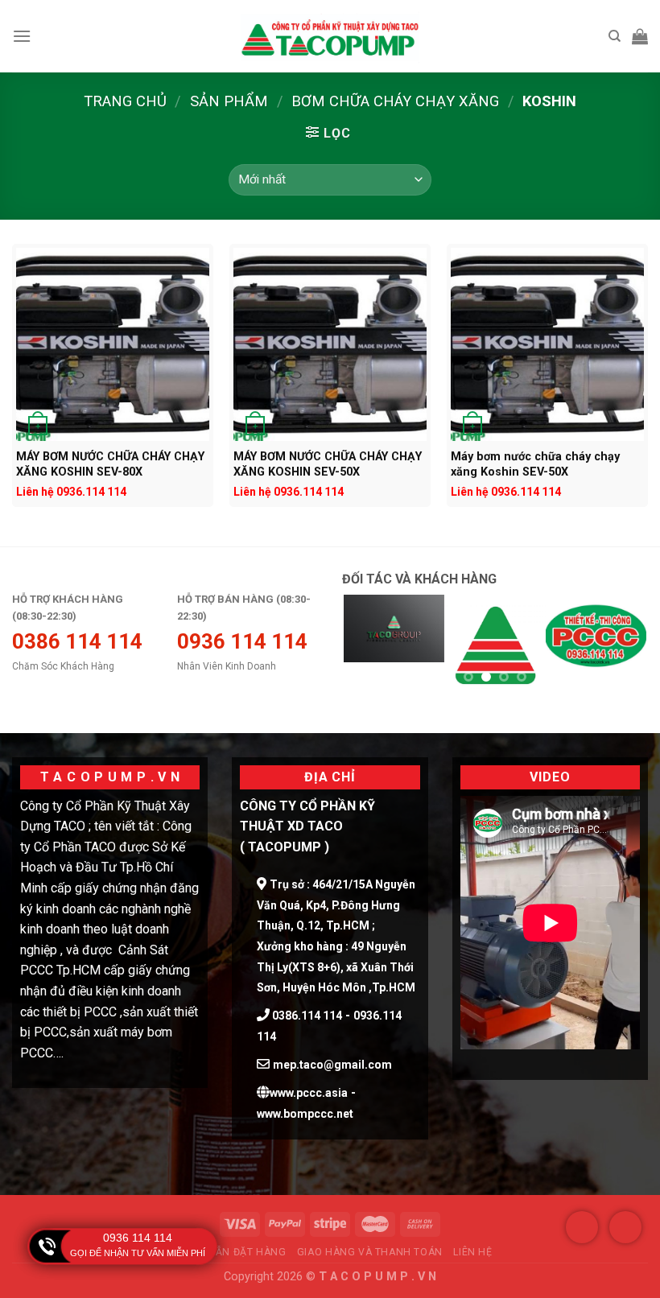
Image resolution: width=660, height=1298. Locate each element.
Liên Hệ (472, 1252)
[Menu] (21, 36)
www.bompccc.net (305, 1113)
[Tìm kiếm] (614, 36)
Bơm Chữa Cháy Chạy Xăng (395, 101)
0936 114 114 (137, 1237)
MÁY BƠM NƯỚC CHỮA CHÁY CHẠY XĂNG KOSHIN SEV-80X (110, 464)
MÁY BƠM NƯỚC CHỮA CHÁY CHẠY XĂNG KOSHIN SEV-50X (327, 464)
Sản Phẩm (229, 101)
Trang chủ (125, 101)
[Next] (621, 650)
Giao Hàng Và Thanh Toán (370, 1252)
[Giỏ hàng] (640, 36)
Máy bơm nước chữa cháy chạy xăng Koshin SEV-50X (535, 464)
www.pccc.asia (309, 1092)
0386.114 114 (306, 1015)
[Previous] (368, 650)
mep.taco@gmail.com (332, 1064)
